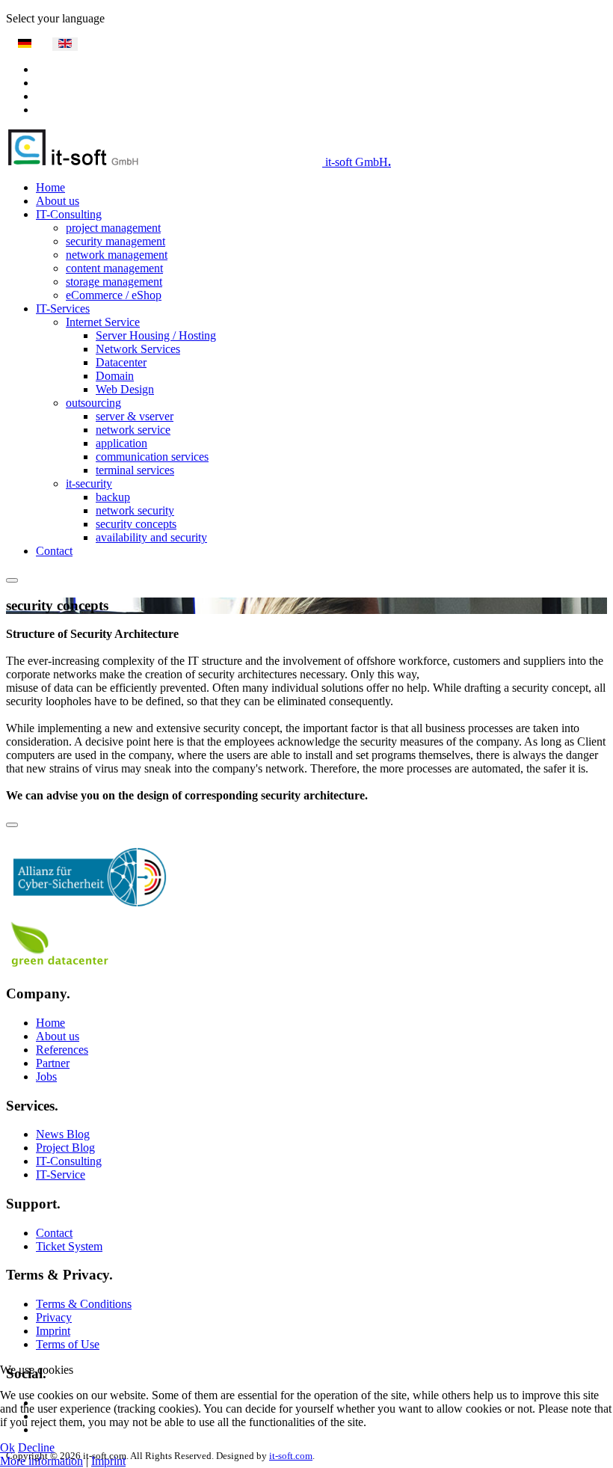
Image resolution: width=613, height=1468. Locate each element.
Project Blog (65, 1147)
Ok (7, 1447)
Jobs (46, 1076)
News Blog (63, 1134)
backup (113, 497)
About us (57, 200)
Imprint (53, 1330)
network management (116, 254)
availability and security (151, 537)
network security (135, 510)
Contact (54, 550)
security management (115, 241)
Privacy (54, 1317)
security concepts (136, 524)
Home (50, 187)
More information (41, 1461)
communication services (152, 456)
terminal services (135, 470)
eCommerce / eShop (113, 295)
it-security (89, 483)
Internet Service (103, 322)
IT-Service (60, 1174)
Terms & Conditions (84, 1303)
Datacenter (121, 362)
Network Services (138, 349)
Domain (115, 375)
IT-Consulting (69, 214)
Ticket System (69, 1246)
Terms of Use (67, 1344)
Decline (36, 1447)
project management (113, 227)
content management (114, 268)
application (121, 443)
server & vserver (134, 416)
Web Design (125, 389)
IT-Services (63, 308)
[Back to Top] (12, 825)
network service (133, 429)
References (62, 1049)
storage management (114, 281)
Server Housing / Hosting (156, 335)
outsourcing (93, 402)
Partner (53, 1063)
